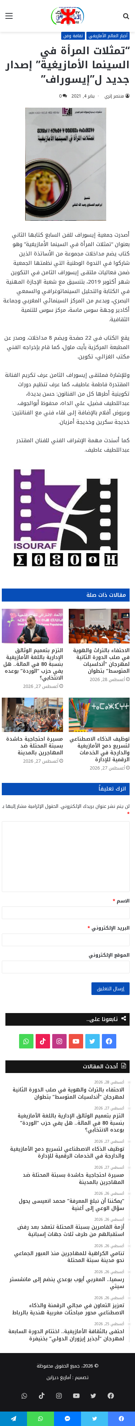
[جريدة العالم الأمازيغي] (67, 16)
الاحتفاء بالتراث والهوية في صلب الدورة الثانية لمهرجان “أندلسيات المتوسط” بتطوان (101, 661)
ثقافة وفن (73, 36)
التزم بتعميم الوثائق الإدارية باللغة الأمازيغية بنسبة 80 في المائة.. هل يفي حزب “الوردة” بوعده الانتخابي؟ (33, 664)
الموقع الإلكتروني (109, 955)
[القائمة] (9, 18)
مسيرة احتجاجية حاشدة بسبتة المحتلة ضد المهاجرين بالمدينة (34, 746)
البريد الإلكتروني (108, 927)
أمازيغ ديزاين (58, 1377)
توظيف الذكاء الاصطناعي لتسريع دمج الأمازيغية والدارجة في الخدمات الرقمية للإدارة (99, 749)
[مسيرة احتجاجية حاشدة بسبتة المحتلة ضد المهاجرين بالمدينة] (32, 715)
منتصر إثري (114, 96)
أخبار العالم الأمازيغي (108, 36)
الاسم (121, 900)
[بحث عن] (126, 18)
